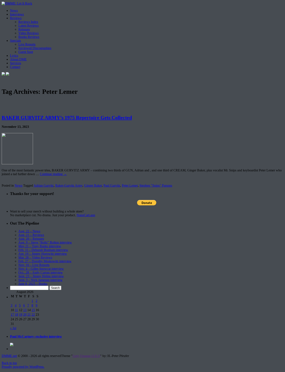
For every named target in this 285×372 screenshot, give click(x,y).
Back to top (9, 363)
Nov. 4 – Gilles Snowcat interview (41, 268)
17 (12, 314)
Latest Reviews (28, 25)
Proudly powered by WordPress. (23, 366)
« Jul (13, 328)
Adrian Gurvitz (44, 185)
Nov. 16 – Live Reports (33, 265)
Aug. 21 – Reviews (31, 235)
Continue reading (53, 174)
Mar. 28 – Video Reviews (35, 257)
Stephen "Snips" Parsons (155, 185)
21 (29, 314)
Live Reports (26, 44)
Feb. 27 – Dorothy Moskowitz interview (45, 261)
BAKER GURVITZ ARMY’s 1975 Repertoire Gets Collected (67, 117)
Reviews (15, 18)
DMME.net (9, 356)
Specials (15, 40)
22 (33, 314)
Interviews (17, 14)
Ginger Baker (93, 185)
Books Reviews (28, 37)
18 (16, 314)
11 (16, 310)
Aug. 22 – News (29, 231)
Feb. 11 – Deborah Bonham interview (43, 250)
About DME (18, 59)
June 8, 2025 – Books (32, 283)
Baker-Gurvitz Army (68, 185)
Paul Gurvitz (111, 185)
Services (15, 63)
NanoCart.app (86, 215)
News (14, 10)
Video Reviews (28, 33)
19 (20, 314)
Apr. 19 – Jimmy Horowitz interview (42, 253)
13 (24, 310)
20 (24, 314)
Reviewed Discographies (34, 48)
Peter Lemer (130, 185)
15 (33, 310)
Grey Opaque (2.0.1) (86, 356)
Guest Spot (25, 52)
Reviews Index (28, 22)
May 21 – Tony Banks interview (39, 246)
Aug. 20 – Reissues (31, 238)
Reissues (24, 29)
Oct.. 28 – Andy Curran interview (40, 272)
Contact (15, 67)
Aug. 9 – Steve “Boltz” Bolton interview (45, 242)
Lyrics (14, 55)
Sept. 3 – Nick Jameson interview (40, 280)
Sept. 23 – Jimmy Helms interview (41, 276)
